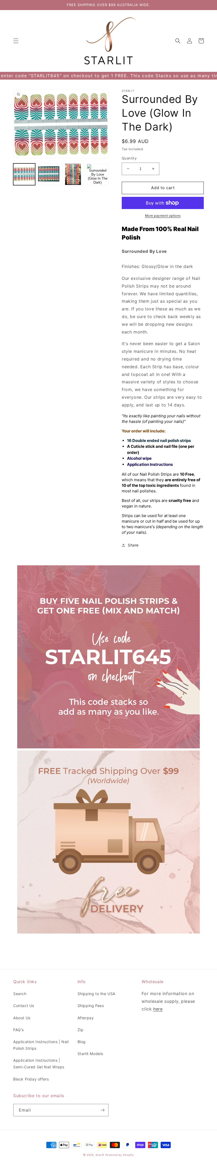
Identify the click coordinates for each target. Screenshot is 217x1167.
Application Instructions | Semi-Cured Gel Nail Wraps (38, 1063)
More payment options (163, 216)
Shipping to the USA (96, 993)
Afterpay (86, 1018)
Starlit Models (90, 1053)
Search (19, 993)
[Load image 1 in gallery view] (24, 174)
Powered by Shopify (119, 1154)
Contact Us (23, 1005)
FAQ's (18, 1029)
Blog (82, 1041)
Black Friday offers (31, 1079)
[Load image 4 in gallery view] (98, 174)
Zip (81, 1029)
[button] (16, 41)
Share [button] (133, 545)
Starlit (100, 1154)
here (157, 1009)
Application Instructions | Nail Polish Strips (41, 1045)
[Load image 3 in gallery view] (73, 174)
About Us (21, 1018)
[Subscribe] (102, 1110)
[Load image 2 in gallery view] (49, 174)
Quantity (129, 158)
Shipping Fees (91, 1005)
